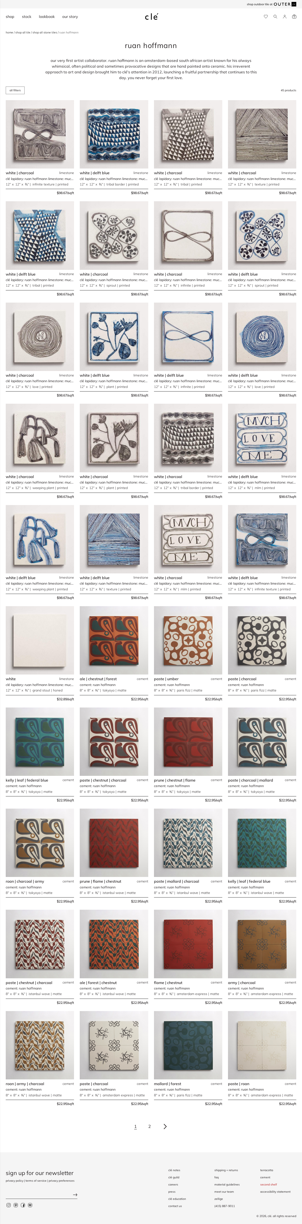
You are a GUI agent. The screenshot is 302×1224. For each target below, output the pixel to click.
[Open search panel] (275, 16)
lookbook (47, 16)
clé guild (173, 1177)
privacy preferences (61, 1180)
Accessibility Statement (275, 1191)
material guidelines (227, 1184)
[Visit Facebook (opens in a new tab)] (23, 1205)
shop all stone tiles (45, 32)
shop (10, 16)
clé (269, 1216)
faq (216, 1177)
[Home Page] (152, 16)
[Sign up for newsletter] (41, 1195)
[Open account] (284, 16)
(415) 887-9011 (224, 1206)
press (171, 1191)
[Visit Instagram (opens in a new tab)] (8, 1205)
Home (10, 32)
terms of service (36, 1180)
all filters (15, 90)
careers (173, 1184)
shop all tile (23, 32)
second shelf (268, 1184)
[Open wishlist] (265, 16)
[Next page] (165, 1126)
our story (70, 16)
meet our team (224, 1191)
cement (265, 1177)
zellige (218, 1199)
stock (26, 16)
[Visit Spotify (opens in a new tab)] (30, 1205)
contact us (175, 1206)
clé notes (174, 1170)
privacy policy (14, 1180)
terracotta (266, 1170)
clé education (177, 1199)
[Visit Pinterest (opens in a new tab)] (16, 1205)
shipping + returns (226, 1170)
